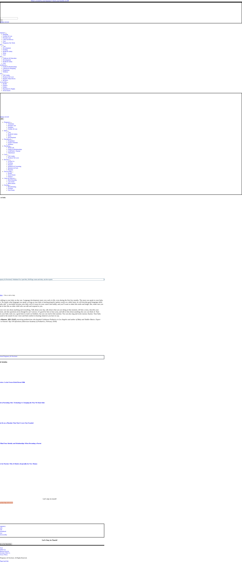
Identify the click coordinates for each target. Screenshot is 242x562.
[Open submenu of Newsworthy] (7, 82)
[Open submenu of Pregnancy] (6, 33)
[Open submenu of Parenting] (10, 146)
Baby (1, 295)
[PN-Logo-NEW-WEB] (121, 16)
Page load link (4, 561)
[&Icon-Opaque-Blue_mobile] (52, 115)
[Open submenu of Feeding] (9, 185)
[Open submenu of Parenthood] (6, 65)
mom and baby (38, 279)
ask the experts (48, 279)
